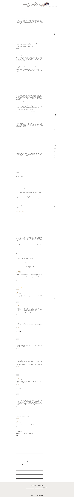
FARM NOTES (54, 235)
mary (17, 342)
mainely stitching (18, 271)
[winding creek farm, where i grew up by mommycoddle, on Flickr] (29, 34)
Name (17, 446)
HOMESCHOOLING (54, 276)
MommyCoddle (33, 495)
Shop (53, 10)
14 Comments (27, 266)
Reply (18, 289)
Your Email (55, 145)
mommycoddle (18, 305)
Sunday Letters (47, 10)
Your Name (55, 142)
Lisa (17, 351)
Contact (41, 10)
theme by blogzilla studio (40, 495)
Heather (17, 397)
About (20, 10)
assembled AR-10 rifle (38, 198)
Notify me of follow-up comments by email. (23, 461)
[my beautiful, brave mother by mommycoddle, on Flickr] (29, 83)
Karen (17, 421)
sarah (17, 292)
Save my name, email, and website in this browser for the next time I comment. (28, 459)
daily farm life (54, 166)
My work (25, 10)
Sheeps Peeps (18, 330)
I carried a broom (29, 13)
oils (37, 10)
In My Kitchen (32, 10)
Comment (18, 435)
